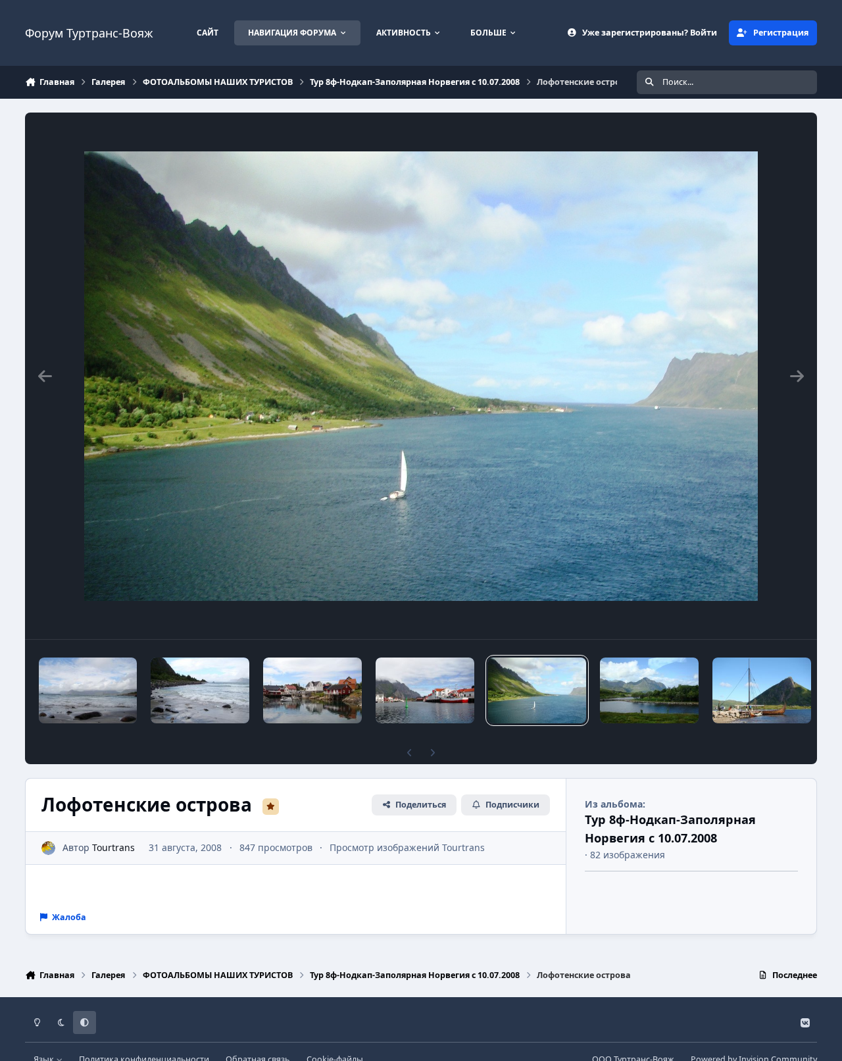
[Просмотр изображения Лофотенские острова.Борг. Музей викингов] (761, 690)
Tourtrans (113, 847)
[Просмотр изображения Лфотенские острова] (200, 690)
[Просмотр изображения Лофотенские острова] (88, 690)
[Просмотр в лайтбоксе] (421, 376)
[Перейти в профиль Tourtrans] (48, 848)
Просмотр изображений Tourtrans (407, 847)
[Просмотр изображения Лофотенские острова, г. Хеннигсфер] (312, 690)
